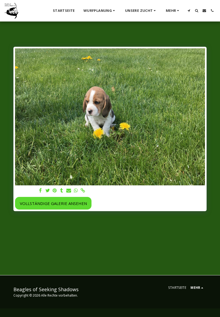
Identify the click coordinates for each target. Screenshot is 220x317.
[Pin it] (54, 190)
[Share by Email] (68, 190)
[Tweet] (47, 190)
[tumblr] (61, 190)
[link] (82, 190)
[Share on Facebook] (40, 190)
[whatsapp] (75, 190)
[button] (99, 10)
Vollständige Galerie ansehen (53, 203)
